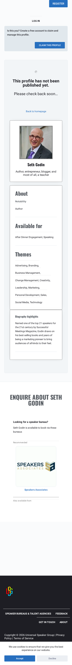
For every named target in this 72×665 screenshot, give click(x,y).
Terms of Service (23, 638)
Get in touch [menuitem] (47, 622)
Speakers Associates (36, 489)
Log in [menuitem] (36, 21)
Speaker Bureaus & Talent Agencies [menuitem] (28, 613)
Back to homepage (36, 111)
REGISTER (58, 3)
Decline (52, 658)
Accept (19, 658)
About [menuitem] (64, 622)
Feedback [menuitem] (62, 613)
